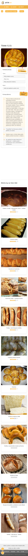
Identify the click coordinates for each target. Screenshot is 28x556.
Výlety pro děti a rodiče (14, 548)
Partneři (13, 551)
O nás (22, 551)
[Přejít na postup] (2, 552)
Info (18, 551)
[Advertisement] (14, 28)
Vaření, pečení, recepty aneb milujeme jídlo (14, 545)
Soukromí (6, 551)
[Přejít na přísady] (2, 549)
